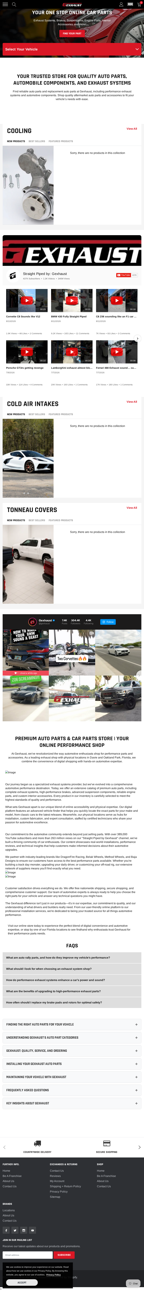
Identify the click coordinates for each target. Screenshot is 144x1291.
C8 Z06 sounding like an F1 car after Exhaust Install (117, 316)
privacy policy (53, 1274)
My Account (57, 1181)
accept (22, 1283)
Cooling (19, 131)
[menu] (5, 4)
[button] (130, 4)
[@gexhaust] (32, 621)
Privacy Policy (59, 1191)
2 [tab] (28, 220)
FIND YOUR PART (72, 34)
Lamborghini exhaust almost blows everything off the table (72, 367)
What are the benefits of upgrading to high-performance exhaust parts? (53, 991)
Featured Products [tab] (61, 141)
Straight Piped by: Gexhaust (45, 274)
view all (132, 128)
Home (6, 1170)
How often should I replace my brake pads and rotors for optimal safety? (54, 1002)
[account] (121, 4)
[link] (6, 1230)
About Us (8, 1181)
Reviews (55, 1175)
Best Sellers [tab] (37, 141)
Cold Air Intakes (33, 404)
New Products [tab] (16, 141)
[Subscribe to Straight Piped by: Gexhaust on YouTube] (127, 275)
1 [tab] (24, 220)
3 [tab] (32, 220)
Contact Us (10, 1186)
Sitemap (55, 1196)
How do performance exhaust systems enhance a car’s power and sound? (55, 980)
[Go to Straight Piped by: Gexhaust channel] (13, 276)
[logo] (72, 4)
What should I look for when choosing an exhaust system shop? (49, 968)
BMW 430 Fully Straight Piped (69, 316)
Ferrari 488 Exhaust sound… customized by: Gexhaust (117, 367)
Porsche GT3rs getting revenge (25, 367)
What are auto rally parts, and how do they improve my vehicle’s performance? (58, 957)
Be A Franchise (12, 1175)
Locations (9, 1210)
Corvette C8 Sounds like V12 (23, 316)
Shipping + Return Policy (65, 1186)
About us (8, 1215)
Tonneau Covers (32, 510)
